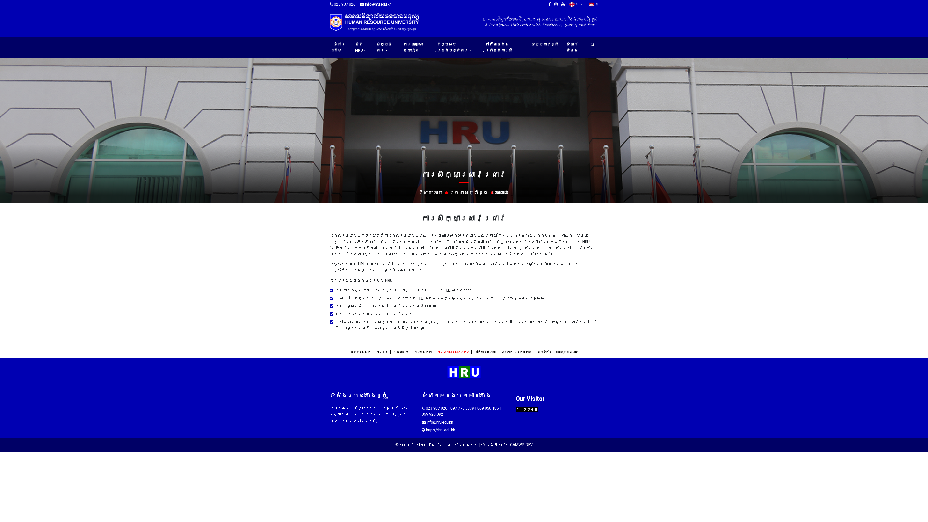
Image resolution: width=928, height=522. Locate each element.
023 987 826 (344, 4)
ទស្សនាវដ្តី (544, 44)
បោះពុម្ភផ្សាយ (568, 352)
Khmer (593, 4)
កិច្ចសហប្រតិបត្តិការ (452, 47)
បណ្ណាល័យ (401, 352)
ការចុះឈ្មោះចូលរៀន (413, 47)
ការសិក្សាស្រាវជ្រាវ (453, 352)
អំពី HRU (359, 47)
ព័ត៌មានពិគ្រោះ (485, 352)
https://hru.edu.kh (440, 430)
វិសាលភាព (431, 193)
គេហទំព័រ (544, 352)
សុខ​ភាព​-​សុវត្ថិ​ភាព (516, 352)
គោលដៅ (502, 193)
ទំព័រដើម (339, 47)
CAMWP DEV (521, 444)
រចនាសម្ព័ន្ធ (469, 193)
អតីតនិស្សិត (360, 352)
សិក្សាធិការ (384, 47)
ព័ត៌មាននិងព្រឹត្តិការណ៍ (499, 47)
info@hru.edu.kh (378, 4)
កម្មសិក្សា (423, 352)
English (576, 4)
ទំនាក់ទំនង (572, 47)
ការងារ (382, 352)
